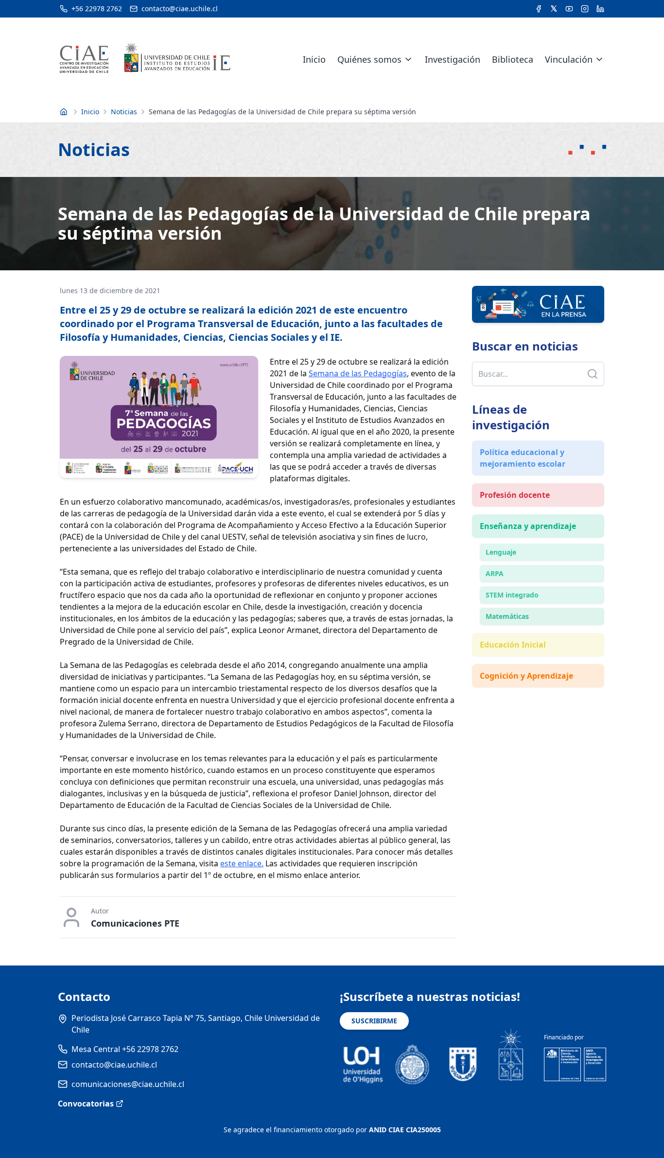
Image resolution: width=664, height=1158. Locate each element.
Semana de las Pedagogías (358, 373)
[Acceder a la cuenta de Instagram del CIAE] (585, 9)
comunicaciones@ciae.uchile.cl (127, 1084)
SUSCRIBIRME (374, 1020)
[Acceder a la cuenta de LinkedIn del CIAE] (600, 9)
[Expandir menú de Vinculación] (599, 59)
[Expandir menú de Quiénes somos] (408, 59)
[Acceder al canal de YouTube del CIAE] (569, 9)
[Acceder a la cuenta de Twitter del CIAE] (554, 9)
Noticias (124, 111)
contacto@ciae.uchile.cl (114, 1064)
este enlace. (241, 863)
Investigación (452, 59)
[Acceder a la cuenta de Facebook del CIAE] (538, 9)
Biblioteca (512, 59)
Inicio (314, 59)
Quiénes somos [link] (369, 59)
